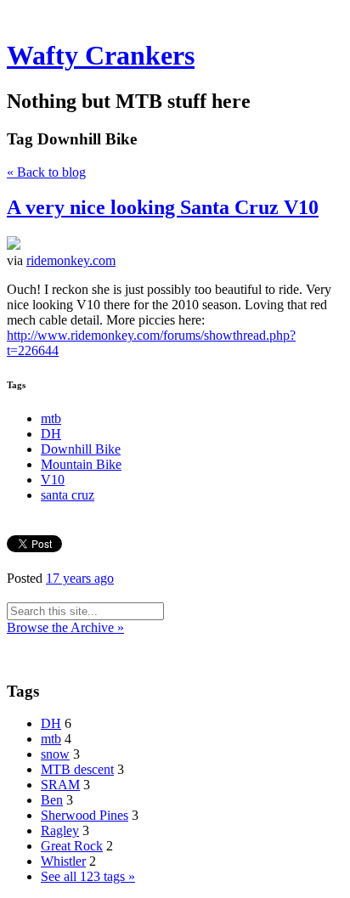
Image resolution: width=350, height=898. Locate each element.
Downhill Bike (81, 449)
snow (55, 754)
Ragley (60, 830)
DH (51, 433)
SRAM (60, 784)
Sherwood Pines (84, 815)
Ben (52, 800)
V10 (53, 479)
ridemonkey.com (71, 260)
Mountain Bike (81, 464)
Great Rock (72, 846)
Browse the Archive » (65, 627)
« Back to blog (46, 172)
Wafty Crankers (101, 55)
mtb (51, 418)
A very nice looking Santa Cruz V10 (163, 207)
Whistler (63, 861)
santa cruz (67, 495)
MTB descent (77, 769)
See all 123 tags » (88, 876)
